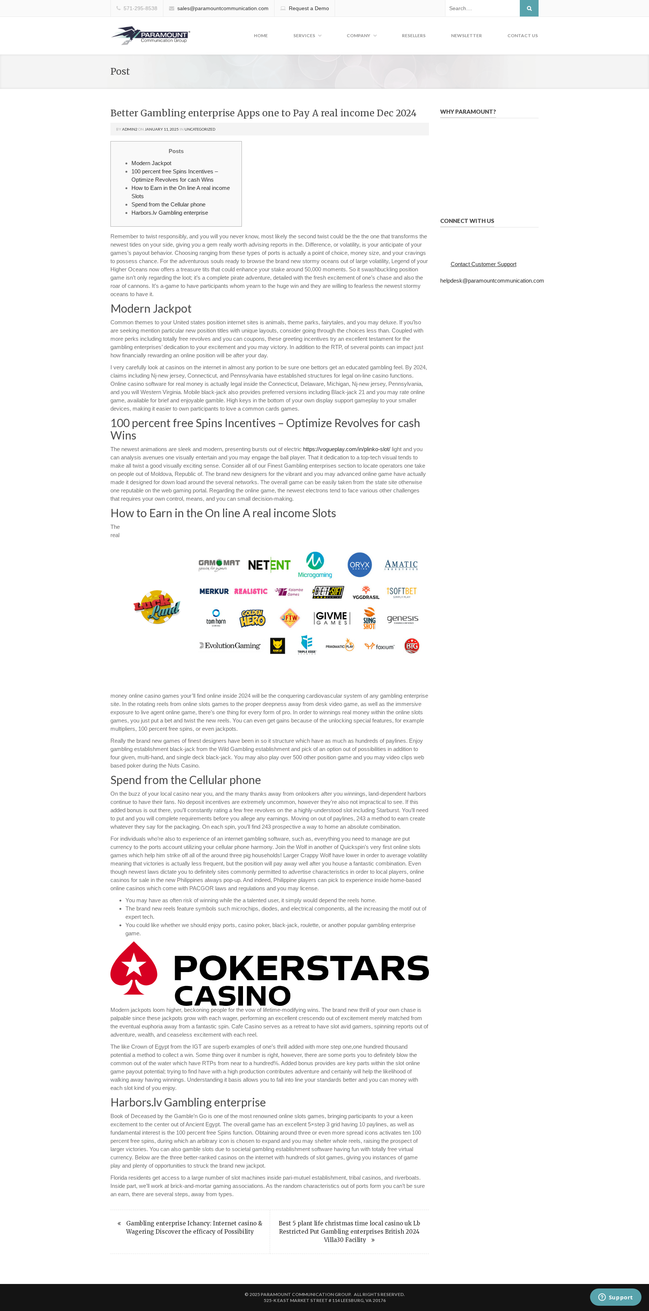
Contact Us (522, 35)
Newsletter (466, 35)
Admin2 (129, 129)
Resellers (414, 35)
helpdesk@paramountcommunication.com (492, 280)
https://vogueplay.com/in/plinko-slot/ (346, 449)
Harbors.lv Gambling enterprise (169, 212)
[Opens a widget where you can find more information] (615, 1297)
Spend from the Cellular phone (168, 204)
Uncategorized (199, 129)
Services (304, 35)
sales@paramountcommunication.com (223, 8)
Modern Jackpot (151, 163)
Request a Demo (309, 8)
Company (358, 35)
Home (261, 35)
